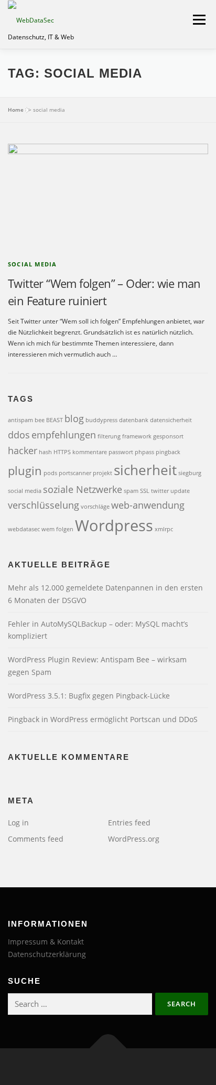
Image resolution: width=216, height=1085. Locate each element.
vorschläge (95, 506)
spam (131, 491)
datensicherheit (171, 420)
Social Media (32, 264)
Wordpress (114, 525)
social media (24, 491)
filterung (109, 436)
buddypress (101, 420)
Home (16, 109)
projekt (102, 473)
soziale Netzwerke (82, 489)
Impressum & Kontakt (46, 942)
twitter (160, 491)
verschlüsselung (43, 505)
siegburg (189, 473)
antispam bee (26, 420)
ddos (19, 434)
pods (50, 473)
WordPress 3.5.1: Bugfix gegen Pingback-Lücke (89, 696)
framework (137, 436)
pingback (168, 452)
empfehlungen (63, 434)
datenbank (133, 420)
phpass (144, 452)
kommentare (89, 452)
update (180, 491)
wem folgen (57, 529)
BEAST (54, 420)
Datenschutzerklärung (47, 954)
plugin (25, 471)
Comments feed (35, 839)
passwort (121, 452)
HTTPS (62, 452)
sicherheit (145, 469)
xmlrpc (164, 529)
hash (45, 452)
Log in (18, 823)
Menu (198, 19)
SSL (144, 491)
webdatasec (24, 529)
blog (74, 418)
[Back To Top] (108, 1048)
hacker (22, 450)
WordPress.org (133, 839)
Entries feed (129, 823)
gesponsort (168, 436)
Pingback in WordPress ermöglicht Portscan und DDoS (103, 719)
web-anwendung (148, 505)
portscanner (75, 473)
